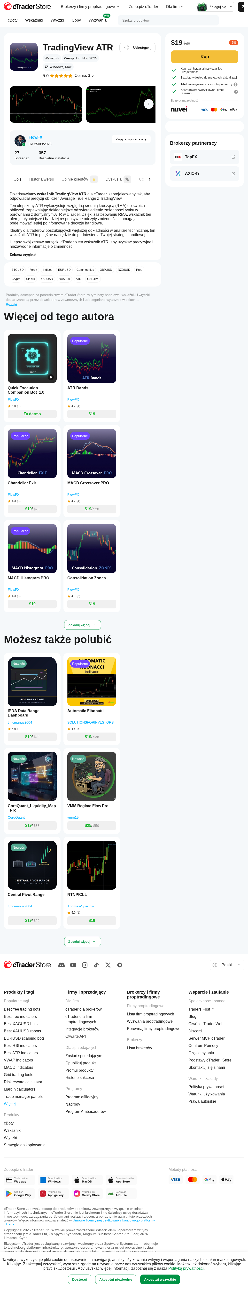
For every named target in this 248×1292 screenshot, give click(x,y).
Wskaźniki (34, 20)
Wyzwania (99, 18)
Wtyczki (57, 20)
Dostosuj (79, 1279)
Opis (18, 179)
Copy (76, 20)
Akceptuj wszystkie (160, 1279)
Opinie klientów (75, 179)
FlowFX (35, 137)
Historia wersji (41, 179)
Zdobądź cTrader (143, 7)
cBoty (12, 20)
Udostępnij (142, 47)
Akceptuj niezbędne (115, 1279)
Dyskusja (114, 179)
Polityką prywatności (186, 1268)
